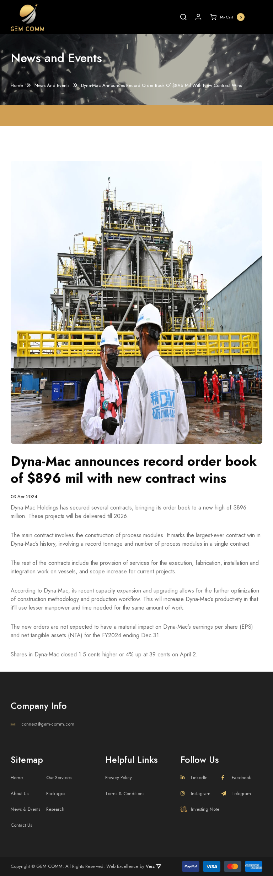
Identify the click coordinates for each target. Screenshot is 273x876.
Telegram (241, 793)
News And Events (51, 86)
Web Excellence (122, 866)
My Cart (231, 17)
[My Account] (198, 17)
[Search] (183, 17)
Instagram (200, 793)
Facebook (241, 777)
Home (17, 86)
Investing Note (205, 809)
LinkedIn (199, 777)
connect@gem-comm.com (47, 724)
